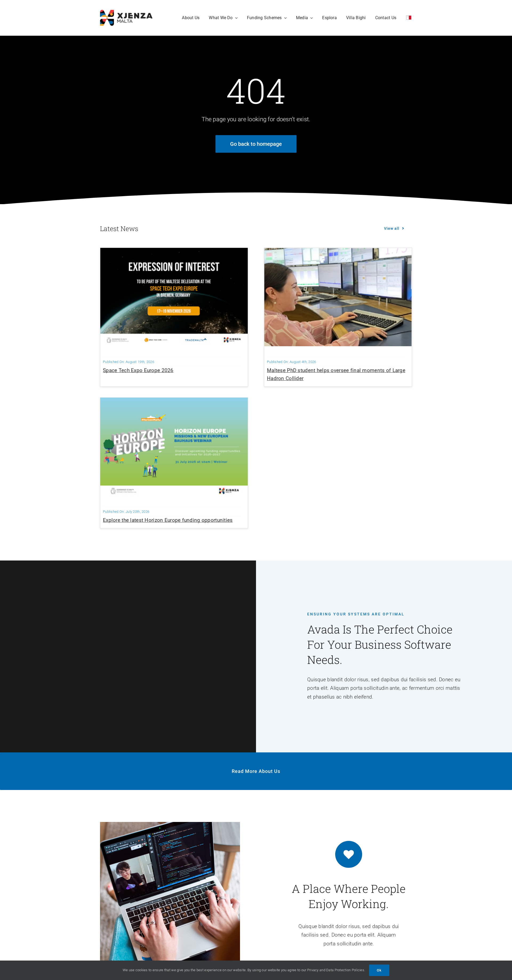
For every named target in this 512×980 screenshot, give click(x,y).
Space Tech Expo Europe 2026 (138, 370)
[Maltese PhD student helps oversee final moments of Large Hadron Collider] (338, 252)
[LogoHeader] (126, 12)
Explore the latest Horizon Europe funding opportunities (168, 520)
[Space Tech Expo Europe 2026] (174, 252)
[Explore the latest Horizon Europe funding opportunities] (174, 402)
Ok (379, 970)
